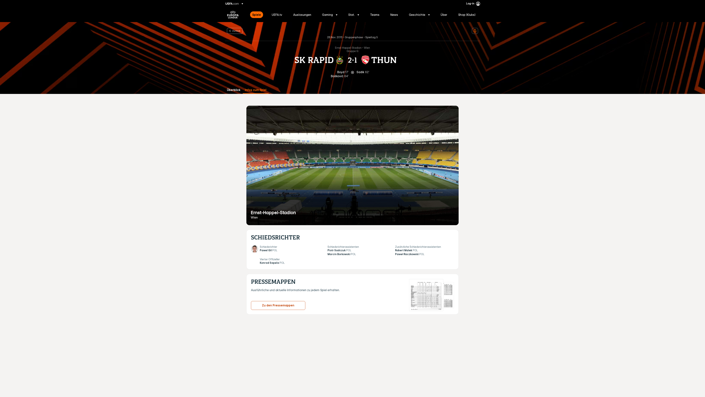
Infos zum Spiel (255, 90)
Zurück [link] (236, 30)
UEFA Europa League (233, 14)
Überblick (234, 90)
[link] (256, 14)
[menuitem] (257, 14)
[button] (330, 14)
